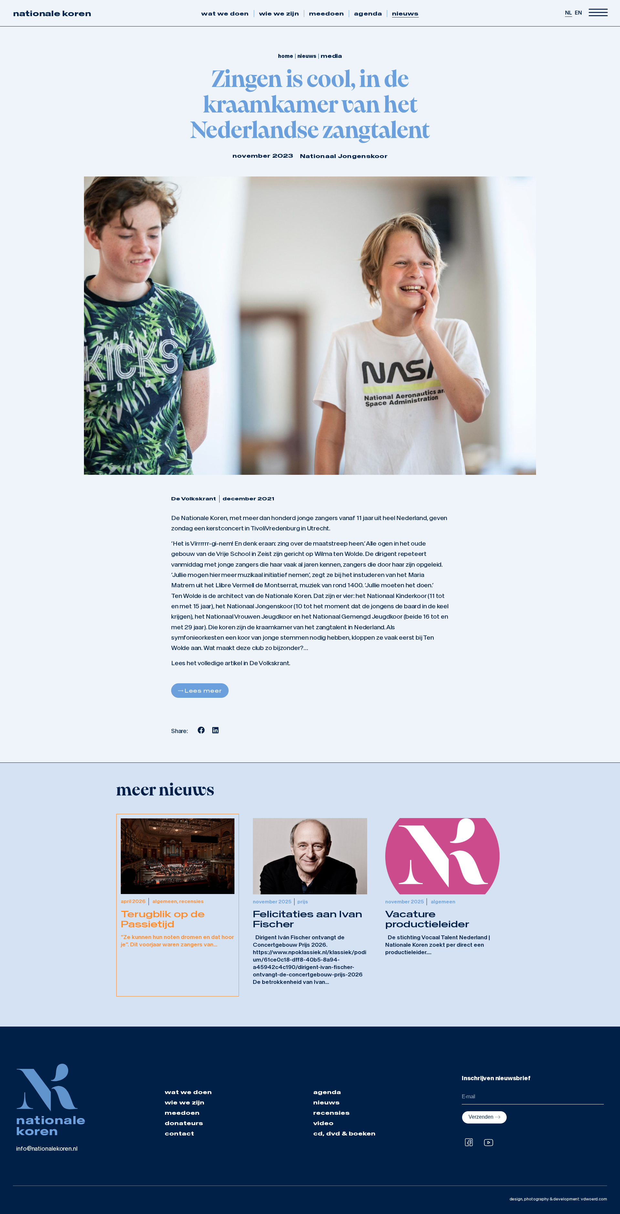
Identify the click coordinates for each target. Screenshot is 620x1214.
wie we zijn (279, 13)
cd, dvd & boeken (344, 1133)
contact (179, 1133)
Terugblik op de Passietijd (163, 919)
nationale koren (52, 13)
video (323, 1123)
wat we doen (225, 13)
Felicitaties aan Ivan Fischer (307, 919)
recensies (331, 1112)
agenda (368, 13)
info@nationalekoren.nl (47, 1148)
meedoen (326, 13)
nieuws (405, 13)
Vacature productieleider (427, 919)
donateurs (184, 1123)
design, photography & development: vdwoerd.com (558, 1199)
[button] (201, 730)
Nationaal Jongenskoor (344, 156)
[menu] (598, 12)
